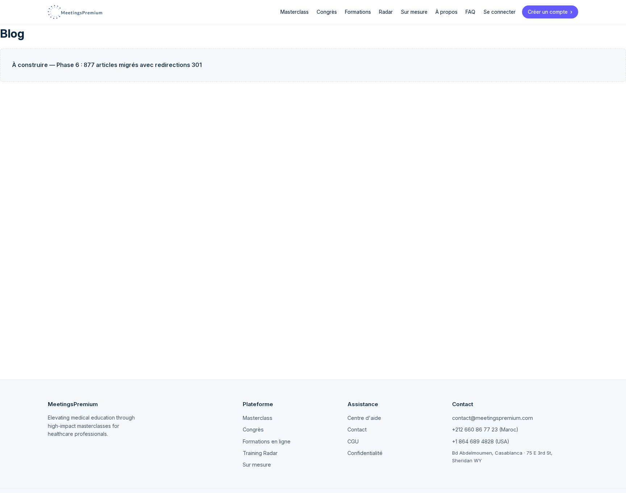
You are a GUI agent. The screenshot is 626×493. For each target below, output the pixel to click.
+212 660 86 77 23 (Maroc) (485, 429)
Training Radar (260, 453)
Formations (358, 12)
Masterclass (294, 12)
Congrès (327, 12)
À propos (446, 12)
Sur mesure (414, 12)
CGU (353, 441)
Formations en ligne (267, 441)
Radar (386, 12)
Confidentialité (365, 453)
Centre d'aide (364, 418)
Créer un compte (548, 12)
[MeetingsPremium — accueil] (75, 12)
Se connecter (499, 12)
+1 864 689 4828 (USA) (480, 441)
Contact (357, 429)
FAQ (470, 12)
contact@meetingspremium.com (492, 418)
